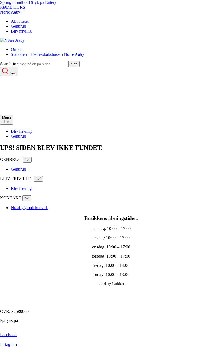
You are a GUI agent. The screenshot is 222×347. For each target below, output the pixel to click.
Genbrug (18, 26)
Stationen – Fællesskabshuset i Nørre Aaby (47, 54)
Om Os (17, 49)
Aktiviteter (20, 21)
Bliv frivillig (21, 31)
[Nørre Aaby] (12, 40)
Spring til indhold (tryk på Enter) (28, 2)
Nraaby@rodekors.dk (29, 207)
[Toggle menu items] (27, 160)
